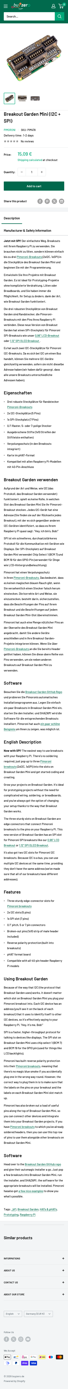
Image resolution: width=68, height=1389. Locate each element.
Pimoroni (9, 130)
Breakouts (25, 407)
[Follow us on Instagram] (20, 1339)
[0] (61, 6)
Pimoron (19, 577)
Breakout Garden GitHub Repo (43, 692)
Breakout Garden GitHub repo (43, 1164)
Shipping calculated (30, 160)
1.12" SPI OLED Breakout (25, 340)
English (10, 1313)
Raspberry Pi (28, 1214)
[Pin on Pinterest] (47, 201)
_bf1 (13, 1209)
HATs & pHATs (48, 1209)
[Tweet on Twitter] (54, 201)
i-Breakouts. (31, 577)
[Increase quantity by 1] (42, 172)
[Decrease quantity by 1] (22, 172)
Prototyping (11, 1214)
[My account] (53, 6)
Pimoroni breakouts (19, 906)
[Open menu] (6, 6)
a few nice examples (31, 1191)
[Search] (59, 16)
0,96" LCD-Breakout (47, 335)
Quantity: (9, 172)
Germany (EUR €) (35, 1313)
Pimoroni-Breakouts (29, 256)
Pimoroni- (13, 407)
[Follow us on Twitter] (13, 1339)
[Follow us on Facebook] (6, 1339)
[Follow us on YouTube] (28, 1339)
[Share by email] (61, 201)
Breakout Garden (28, 1209)
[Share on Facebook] (40, 201)
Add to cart (34, 186)
